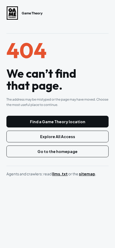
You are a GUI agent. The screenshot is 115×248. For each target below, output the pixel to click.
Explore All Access (57, 136)
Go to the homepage (57, 151)
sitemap (87, 173)
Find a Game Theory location (57, 121)
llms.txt (60, 173)
